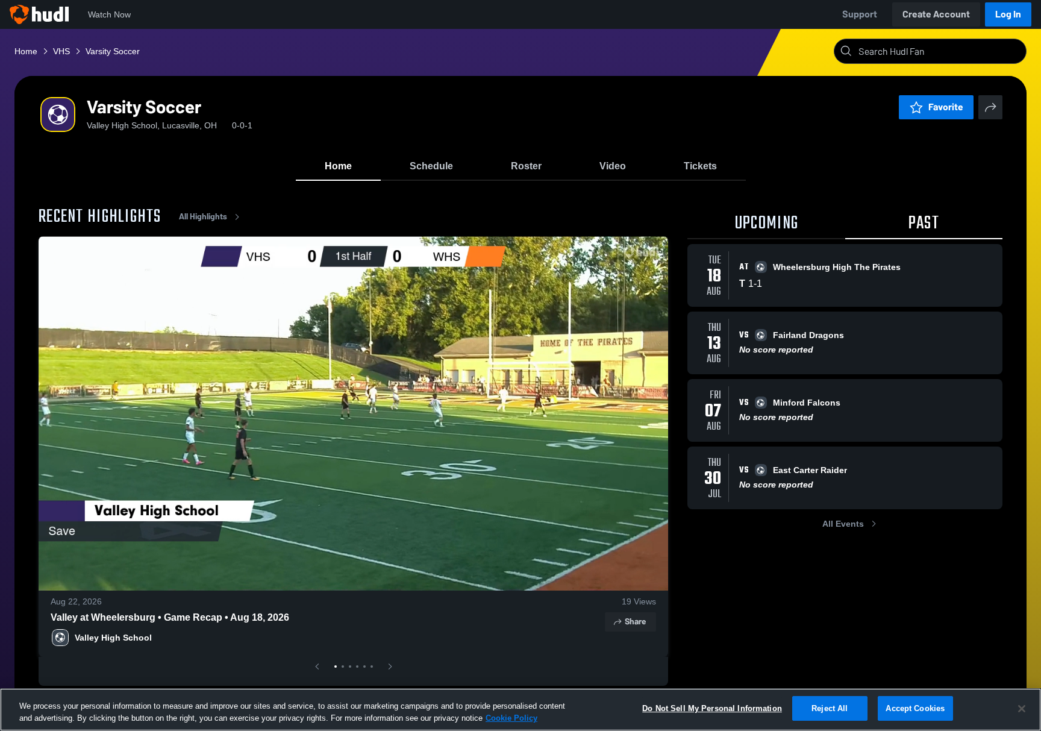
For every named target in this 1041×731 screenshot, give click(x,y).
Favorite (945, 107)
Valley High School (113, 637)
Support (859, 14)
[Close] (1021, 708)
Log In (1008, 14)
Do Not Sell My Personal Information (712, 708)
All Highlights (203, 217)
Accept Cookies (915, 708)
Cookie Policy (511, 718)
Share (635, 622)
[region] (520, 709)
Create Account (936, 14)
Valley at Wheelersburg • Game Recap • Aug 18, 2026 (170, 617)
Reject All (829, 708)
